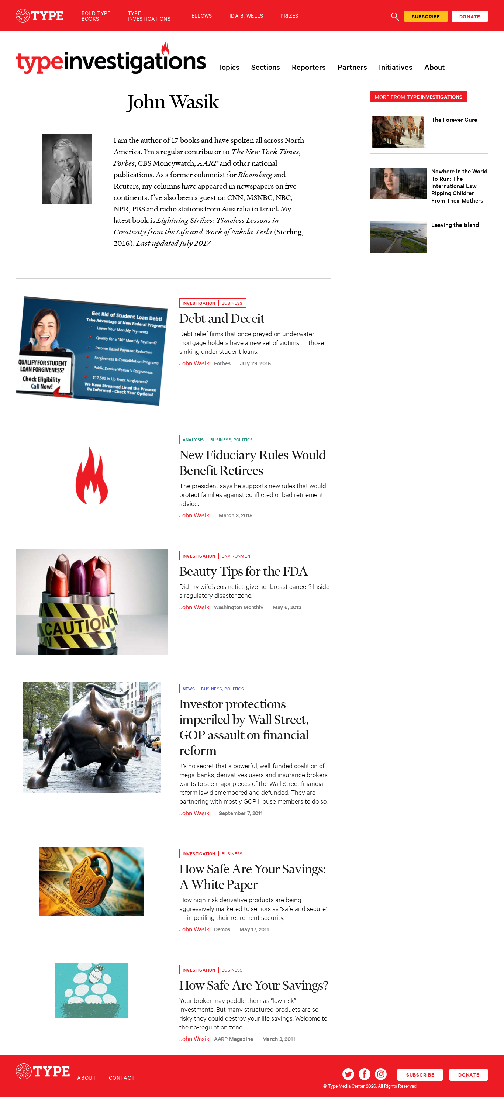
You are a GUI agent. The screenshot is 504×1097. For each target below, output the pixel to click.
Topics (228, 67)
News (189, 688)
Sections (265, 67)
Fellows (200, 15)
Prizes (289, 15)
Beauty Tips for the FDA (243, 571)
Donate (470, 16)
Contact (122, 1077)
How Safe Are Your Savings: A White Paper (252, 876)
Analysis (193, 439)
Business (232, 303)
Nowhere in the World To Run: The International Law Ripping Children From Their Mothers (459, 185)
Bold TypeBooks (96, 15)
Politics (243, 439)
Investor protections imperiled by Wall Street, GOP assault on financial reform (244, 727)
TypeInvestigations (149, 15)
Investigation (199, 303)
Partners (352, 67)
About (434, 67)
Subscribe (426, 16)
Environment (237, 556)
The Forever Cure (454, 119)
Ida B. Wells (246, 15)
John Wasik (194, 362)
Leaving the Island (455, 224)
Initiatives (395, 67)
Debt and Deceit (222, 318)
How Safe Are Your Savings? (253, 985)
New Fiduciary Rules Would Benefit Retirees (252, 462)
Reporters (309, 67)
